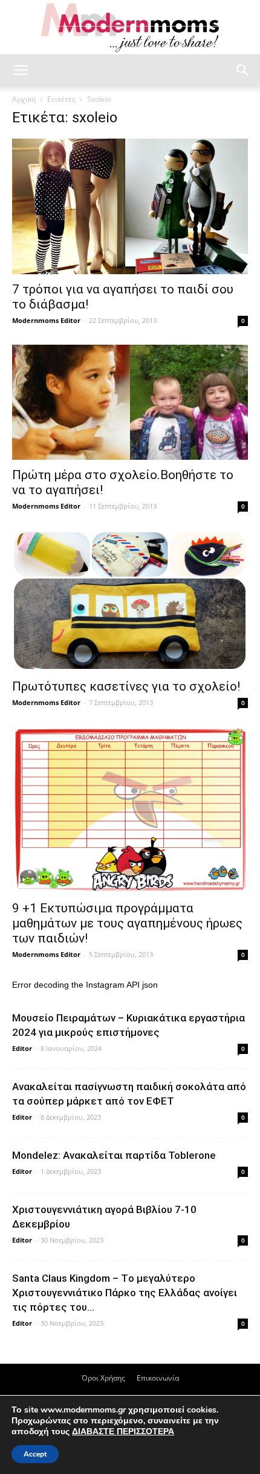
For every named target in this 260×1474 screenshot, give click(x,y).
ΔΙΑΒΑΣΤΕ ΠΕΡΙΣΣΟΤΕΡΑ (123, 1431)
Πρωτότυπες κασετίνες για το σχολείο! (126, 686)
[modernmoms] (130, 28)
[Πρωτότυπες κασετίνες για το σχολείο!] (130, 600)
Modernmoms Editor (46, 320)
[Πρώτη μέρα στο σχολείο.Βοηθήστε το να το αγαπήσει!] (130, 402)
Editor (22, 1048)
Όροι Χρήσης (103, 1378)
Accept (35, 1454)
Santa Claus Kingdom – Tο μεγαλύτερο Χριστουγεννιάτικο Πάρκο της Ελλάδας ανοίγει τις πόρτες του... (124, 1292)
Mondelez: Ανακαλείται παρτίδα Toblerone (114, 1155)
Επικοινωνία (158, 1378)
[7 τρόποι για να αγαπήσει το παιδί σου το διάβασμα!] (130, 206)
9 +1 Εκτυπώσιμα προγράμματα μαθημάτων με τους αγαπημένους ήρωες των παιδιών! (127, 923)
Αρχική (24, 99)
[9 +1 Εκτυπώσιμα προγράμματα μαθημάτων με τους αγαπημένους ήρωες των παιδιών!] (130, 810)
